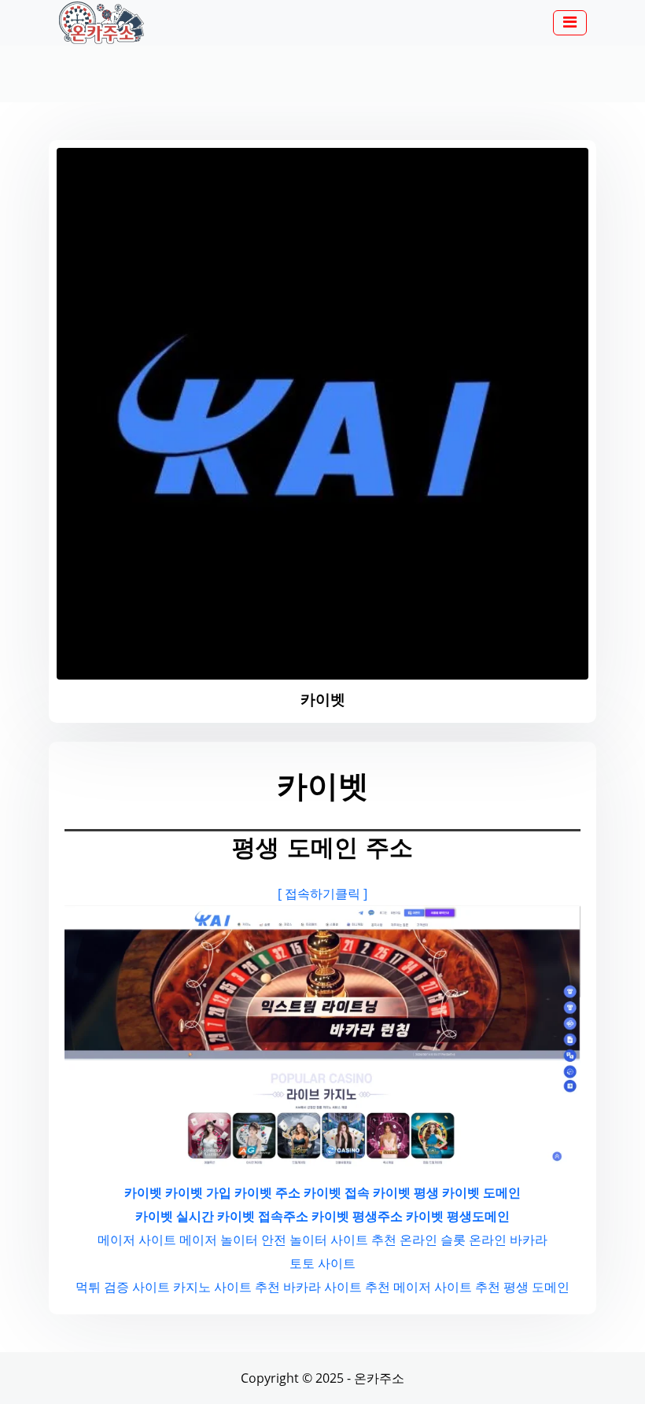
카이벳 (143, 1192)
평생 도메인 (536, 1286)
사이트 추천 (363, 1239)
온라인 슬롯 (433, 1239)
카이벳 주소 (267, 1192)
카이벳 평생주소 (357, 1216)
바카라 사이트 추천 (336, 1286)
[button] (570, 23)
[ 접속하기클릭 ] (322, 893)
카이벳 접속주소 (262, 1216)
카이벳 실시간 (174, 1216)
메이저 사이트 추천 (446, 1286)
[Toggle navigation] (570, 22)
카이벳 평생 (406, 1192)
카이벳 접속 (337, 1192)
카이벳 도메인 (481, 1192)
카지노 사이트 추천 (226, 1286)
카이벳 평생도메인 (458, 1216)
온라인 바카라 (508, 1239)
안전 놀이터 (294, 1239)
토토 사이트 (322, 1263)
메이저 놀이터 (218, 1239)
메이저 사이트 (137, 1239)
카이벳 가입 (198, 1192)
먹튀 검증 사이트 (123, 1286)
